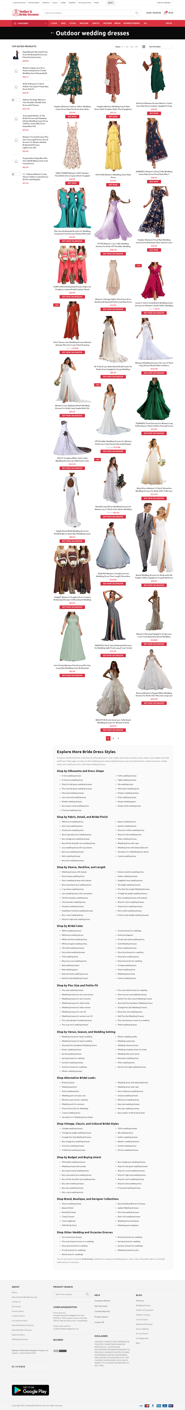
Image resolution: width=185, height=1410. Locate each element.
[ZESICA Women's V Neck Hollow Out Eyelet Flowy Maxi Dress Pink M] (16, 88)
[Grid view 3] (143, 46)
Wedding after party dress (128, 1054)
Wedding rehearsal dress (128, 1045)
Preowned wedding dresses (129, 1188)
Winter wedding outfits (127, 1036)
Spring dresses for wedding (73, 1058)
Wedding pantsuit (69, 1087)
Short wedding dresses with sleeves (76, 880)
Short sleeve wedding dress (73, 876)
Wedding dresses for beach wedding (77, 1036)
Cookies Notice (18, 1316)
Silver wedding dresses (127, 948)
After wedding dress (126, 1062)
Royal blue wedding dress (128, 956)
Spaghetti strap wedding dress (130, 880)
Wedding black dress (126, 974)
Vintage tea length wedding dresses (132, 893)
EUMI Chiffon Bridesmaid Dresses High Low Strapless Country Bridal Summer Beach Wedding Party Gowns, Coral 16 (72, 289)
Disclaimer (16, 1306)
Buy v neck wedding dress (72, 915)
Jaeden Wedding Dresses (128, 1208)
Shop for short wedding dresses (131, 902)
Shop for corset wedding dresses (131, 1170)
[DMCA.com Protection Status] (60, 1351)
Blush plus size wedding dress (74, 961)
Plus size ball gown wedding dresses (77, 788)
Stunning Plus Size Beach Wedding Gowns (135, 1003)
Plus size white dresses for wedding (132, 990)
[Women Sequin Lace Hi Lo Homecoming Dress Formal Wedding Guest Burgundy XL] (16, 72)
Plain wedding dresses (127, 797)
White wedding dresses (71, 930)
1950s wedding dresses (127, 1128)
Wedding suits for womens (73, 1104)
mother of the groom (144, 1310)
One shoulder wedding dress (74, 902)
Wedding (140, 1300)
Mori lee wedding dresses (128, 1212)
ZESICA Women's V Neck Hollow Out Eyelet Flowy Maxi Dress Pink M (35, 86)
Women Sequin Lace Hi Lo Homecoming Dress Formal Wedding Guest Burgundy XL (35, 70)
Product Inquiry (101, 1317)
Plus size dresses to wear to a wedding (133, 1020)
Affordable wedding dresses (73, 1162)
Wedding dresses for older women (76, 1007)
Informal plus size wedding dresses (132, 994)
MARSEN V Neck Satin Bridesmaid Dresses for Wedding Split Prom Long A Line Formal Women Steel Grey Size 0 (113, 648)
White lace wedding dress (72, 821)
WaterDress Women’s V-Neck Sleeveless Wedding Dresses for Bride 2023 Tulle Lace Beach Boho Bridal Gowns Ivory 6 (154, 491)
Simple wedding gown (127, 801)
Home (14, 1292)
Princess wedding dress (72, 810)
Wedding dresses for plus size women (77, 994)
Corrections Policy (20, 1320)
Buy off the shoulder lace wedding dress (78, 843)
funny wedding (142, 1329)
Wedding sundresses (126, 1041)
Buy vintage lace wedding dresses (76, 839)
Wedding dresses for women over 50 (77, 1016)
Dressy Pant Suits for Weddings (75, 1108)
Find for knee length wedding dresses (133, 915)
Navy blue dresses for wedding (130, 952)
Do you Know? (142, 1333)
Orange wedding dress (127, 965)
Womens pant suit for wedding (75, 1100)
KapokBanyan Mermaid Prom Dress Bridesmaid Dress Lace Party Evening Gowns (35, 54)
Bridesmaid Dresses (144, 1324)
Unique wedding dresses (128, 1095)
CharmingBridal (68, 1221)
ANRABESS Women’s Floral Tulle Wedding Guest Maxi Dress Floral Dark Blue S (154, 172)
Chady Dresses (68, 1216)
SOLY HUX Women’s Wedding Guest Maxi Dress (113, 176)
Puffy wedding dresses (127, 776)
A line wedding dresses (71, 776)
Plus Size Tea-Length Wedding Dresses (134, 889)
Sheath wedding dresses (72, 801)
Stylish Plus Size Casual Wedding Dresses (135, 999)
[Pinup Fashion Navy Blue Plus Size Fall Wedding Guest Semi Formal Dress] (16, 163)
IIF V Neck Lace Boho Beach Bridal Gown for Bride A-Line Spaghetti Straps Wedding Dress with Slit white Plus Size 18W (113, 369)
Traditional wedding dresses (73, 1150)
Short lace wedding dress (72, 826)
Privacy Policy (18, 1311)
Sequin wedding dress (127, 821)
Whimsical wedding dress (128, 1100)
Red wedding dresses (70, 965)
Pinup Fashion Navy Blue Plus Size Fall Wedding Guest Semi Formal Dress (35, 161)
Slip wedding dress (125, 784)
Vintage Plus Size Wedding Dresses (132, 1007)
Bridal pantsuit (68, 1082)
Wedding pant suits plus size (73, 1095)
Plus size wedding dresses (72, 990)
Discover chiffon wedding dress (131, 830)
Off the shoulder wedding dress (75, 898)
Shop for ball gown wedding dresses (77, 784)
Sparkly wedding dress (127, 826)
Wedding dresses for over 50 (74, 1012)
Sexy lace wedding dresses (73, 852)
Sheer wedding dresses (127, 839)
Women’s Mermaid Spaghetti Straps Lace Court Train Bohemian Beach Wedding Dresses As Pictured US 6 (154, 636)
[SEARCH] (137, 13)
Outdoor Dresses (143, 1315)
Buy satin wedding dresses (73, 860)
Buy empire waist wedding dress (75, 806)
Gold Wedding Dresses (127, 944)
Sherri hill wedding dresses (129, 1216)
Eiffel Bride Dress (69, 1225)
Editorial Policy (18, 1335)
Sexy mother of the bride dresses (131, 1113)
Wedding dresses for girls (128, 1250)
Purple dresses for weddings (129, 930)
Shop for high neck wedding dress (76, 919)
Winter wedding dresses (72, 1071)
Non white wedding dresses (73, 952)
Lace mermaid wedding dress (74, 797)
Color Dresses (142, 1319)
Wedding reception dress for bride (132, 1049)
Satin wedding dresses (71, 856)
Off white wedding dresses (73, 948)
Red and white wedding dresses (75, 974)
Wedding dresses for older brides (76, 1003)
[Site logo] (25, 12)
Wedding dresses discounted (74, 1166)
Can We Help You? (102, 1311)
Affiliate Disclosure (20, 1339)
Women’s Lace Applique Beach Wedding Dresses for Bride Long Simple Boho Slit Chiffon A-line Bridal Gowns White (72, 408)
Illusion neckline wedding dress (131, 872)
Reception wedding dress (128, 1058)
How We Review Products (23, 1325)
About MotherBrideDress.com (24, 1297)
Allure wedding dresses (71, 1203)
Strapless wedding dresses (73, 906)
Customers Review (102, 1300)
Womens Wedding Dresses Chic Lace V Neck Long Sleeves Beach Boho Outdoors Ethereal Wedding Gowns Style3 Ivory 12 (154, 365)
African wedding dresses (128, 1150)
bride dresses (87, 1259)
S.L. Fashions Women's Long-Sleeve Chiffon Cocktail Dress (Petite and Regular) (35, 177)
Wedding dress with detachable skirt (133, 847)
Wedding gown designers (128, 1225)
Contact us (16, 1302)
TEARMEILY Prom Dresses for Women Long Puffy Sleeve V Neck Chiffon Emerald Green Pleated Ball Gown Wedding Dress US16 (154, 426)
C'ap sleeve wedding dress (73, 889)
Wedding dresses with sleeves (74, 872)
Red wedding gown (70, 969)
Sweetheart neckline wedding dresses (77, 911)
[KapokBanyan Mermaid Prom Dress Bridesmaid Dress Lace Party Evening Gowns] (16, 56)
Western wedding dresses (128, 1141)
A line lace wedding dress (72, 780)
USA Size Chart (101, 1306)
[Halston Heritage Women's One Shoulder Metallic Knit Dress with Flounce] (16, 104)
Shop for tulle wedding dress (130, 834)
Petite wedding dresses (127, 1024)
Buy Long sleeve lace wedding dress (76, 834)
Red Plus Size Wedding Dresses (75, 978)
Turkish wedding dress (127, 1146)
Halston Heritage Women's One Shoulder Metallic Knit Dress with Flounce (34, 102)
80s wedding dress (125, 1133)
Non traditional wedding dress (130, 1091)
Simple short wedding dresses (130, 906)
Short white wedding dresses (130, 911)
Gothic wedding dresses (128, 1137)
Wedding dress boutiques (128, 1221)
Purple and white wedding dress (131, 939)
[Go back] (52, 33)
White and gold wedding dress (74, 944)
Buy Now (72, 116)
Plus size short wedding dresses (75, 1024)
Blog (110, 3)
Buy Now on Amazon (72, 241)
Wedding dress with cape (128, 843)
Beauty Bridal (67, 1208)
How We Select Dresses (22, 1330)
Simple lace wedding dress (73, 830)
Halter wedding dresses (127, 876)
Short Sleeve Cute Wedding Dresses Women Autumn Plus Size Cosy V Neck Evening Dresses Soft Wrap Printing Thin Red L (72, 345)
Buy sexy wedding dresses (128, 1108)
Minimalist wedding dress (128, 788)
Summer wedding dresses (72, 1062)
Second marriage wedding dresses (132, 1067)
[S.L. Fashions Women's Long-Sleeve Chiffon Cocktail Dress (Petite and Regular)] (16, 178)
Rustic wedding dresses (71, 1049)
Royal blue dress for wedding (130, 961)
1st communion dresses (72, 1237)
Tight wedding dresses (127, 780)
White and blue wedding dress (74, 939)
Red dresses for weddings (72, 1254)
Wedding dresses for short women (76, 999)
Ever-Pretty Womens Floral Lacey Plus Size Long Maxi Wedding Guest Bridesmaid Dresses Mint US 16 (72, 668)
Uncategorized (142, 1338)
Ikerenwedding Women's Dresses (131, 1203)
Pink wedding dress (70, 956)
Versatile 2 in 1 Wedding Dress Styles (133, 852)
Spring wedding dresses (72, 1054)
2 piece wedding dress (127, 856)
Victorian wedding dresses (73, 1146)
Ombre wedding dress (127, 978)
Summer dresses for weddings (74, 1067)
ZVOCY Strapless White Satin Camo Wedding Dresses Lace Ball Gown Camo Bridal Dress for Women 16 (72, 461)
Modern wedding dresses (128, 793)
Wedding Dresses (143, 1305)
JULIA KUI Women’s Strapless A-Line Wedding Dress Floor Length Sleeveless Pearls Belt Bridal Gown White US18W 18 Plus (113, 577)
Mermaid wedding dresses (73, 793)
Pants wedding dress (70, 1091)
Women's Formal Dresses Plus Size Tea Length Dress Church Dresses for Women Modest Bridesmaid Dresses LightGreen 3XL (35, 142)
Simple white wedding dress (129, 806)
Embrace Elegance (125, 935)
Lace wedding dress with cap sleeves (77, 847)
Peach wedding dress (126, 969)
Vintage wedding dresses (72, 1128)
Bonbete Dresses (69, 1212)
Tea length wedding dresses (129, 885)
